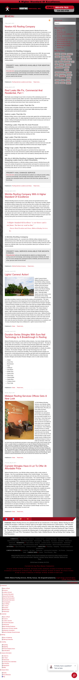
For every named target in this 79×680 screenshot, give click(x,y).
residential (68, 72)
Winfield (51, 572)
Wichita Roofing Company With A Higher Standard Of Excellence (25, 195)
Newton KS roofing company (20, 26)
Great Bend (68, 568)
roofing (62, 75)
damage (57, 56)
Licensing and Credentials (9, 661)
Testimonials (67, 542)
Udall (18, 572)
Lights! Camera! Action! (17, 274)
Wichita (45, 572)
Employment (69, 550)
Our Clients (5, 605)
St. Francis (65, 570)
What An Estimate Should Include (11, 632)
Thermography (6, 602)
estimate (69, 59)
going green (67, 61)
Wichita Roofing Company (19, 266)
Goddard (53, 568)
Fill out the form (10, 71)
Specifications (6, 650)
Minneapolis (37, 570)
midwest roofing (59, 67)
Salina (71, 570)
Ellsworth (46, 568)
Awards (41, 552)
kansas (61, 64)
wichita (68, 83)
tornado (57, 83)
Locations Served (39, 539)
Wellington (38, 572)
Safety (24, 552)
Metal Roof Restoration (13, 540)
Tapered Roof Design (63, 539)
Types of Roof (23, 539)
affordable (57, 54)
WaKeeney (31, 572)
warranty (62, 83)
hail (73, 62)
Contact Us (25, 550)
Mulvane (45, 570)
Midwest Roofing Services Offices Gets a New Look (26, 397)
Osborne (58, 570)
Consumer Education (51, 539)
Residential (3, 614)
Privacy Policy (71, 579)
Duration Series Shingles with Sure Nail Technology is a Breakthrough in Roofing (26, 336)
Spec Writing (6, 604)
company (70, 54)
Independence (18, 570)
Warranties (5, 607)
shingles (68, 80)
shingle (62, 80)
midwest (68, 65)
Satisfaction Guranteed (8, 630)
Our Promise (62, 550)
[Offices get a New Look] (19, 420)
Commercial (3, 585)
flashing (60, 61)
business (63, 54)
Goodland (60, 568)
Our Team (5, 658)
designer (68, 56)
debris (63, 56)
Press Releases (48, 552)
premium (67, 67)
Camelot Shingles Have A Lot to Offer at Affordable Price (26, 467)
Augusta (10, 568)
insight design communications (66, 578)
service (68, 77)
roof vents (69, 75)
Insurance (31, 539)
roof (56, 75)
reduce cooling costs (60, 72)
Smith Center (59, 572)
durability (63, 59)
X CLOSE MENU (72, 583)
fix (56, 61)
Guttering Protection (31, 546)
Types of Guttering (20, 546)
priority (66, 70)
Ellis (41, 568)
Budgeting (56, 546)
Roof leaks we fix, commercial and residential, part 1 (23, 91)
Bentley (22, 568)
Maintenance (6, 609)
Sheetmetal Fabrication (9, 600)
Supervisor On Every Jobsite (10, 628)
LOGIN (64, 579)
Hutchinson (9, 570)
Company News (32, 552)
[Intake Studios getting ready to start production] (19, 286)
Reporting (49, 546)
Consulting (3, 642)
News (13, 326)
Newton (52, 570)
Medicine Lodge (28, 570)
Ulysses (24, 572)
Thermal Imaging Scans (66, 546)
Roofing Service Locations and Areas (22, 82)
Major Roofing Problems (9, 626)
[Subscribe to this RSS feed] (49, 20)
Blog (55, 552)
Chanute (28, 568)
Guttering (10, 546)
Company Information (13, 550)
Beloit (16, 568)
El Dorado (35, 568)
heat (56, 64)
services (57, 80)
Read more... (37, 82)
